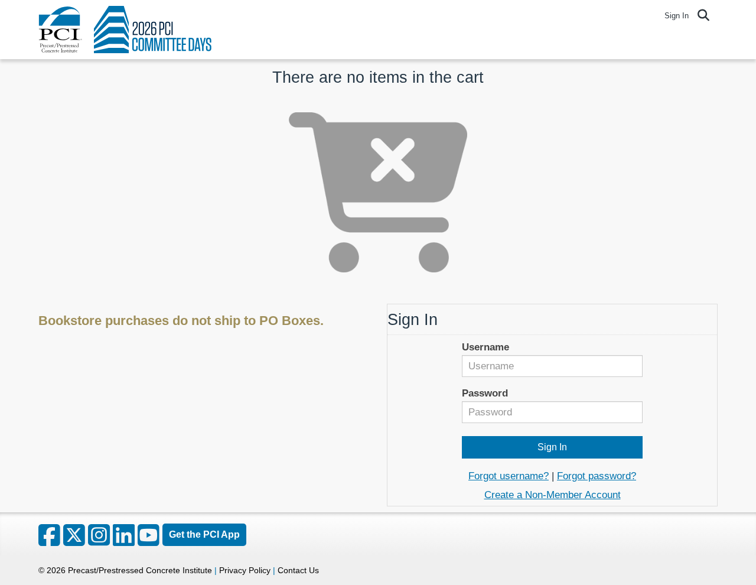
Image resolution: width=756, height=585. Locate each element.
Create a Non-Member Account (552, 494)
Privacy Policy (245, 570)
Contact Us (298, 570)
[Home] (60, 29)
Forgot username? (508, 476)
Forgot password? (596, 476)
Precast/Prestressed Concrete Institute (140, 570)
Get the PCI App (204, 534)
